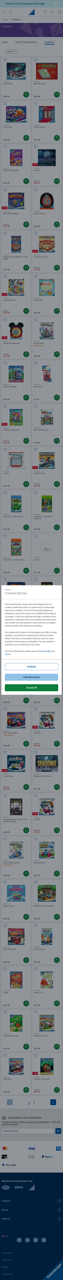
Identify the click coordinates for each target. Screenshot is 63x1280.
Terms (7, 654)
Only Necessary (31, 677)
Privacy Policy (44, 651)
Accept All (31, 687)
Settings (31, 666)
